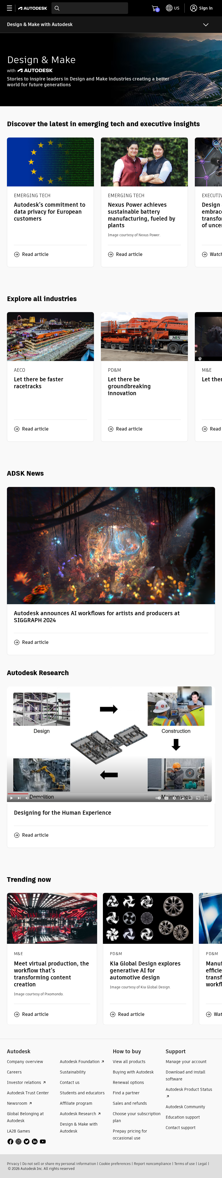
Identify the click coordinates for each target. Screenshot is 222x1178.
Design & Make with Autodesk (40, 24)
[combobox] (89, 8)
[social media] (26, 1141)
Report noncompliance (152, 1163)
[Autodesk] (33, 8)
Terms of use (184, 1163)
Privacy (13, 1163)
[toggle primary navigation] (12, 8)
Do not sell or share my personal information (59, 1163)
